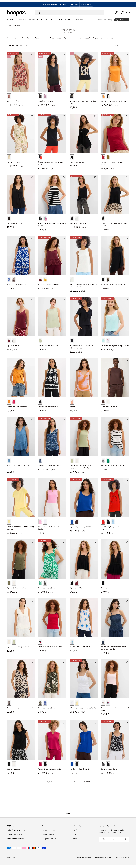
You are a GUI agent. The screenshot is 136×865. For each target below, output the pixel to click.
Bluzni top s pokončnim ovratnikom (81, 769)
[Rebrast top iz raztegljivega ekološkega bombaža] (52, 498)
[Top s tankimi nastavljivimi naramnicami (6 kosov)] (115, 679)
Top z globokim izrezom (14, 223)
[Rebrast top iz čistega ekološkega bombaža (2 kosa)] (52, 194)
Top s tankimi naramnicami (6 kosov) (50, 647)
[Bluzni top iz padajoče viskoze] (52, 559)
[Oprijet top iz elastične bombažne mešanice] (115, 133)
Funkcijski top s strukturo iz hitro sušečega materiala (20, 528)
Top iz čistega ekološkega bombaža (112, 465)
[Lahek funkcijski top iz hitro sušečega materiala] (115, 498)
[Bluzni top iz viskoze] (21, 740)
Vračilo (74, 839)
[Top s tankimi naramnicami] (84, 194)
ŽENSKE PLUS (21, 19)
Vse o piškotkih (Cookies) (122, 857)
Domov (9, 25)
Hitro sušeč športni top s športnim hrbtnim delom (83, 102)
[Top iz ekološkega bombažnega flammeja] (21, 559)
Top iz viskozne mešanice (109, 769)
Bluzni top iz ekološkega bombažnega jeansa (19, 466)
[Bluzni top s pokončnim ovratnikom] (84, 740)
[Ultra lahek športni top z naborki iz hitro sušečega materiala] (84, 316)
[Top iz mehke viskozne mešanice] (52, 377)
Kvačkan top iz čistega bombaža (17, 407)
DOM (60, 19)
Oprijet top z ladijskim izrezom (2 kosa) (113, 101)
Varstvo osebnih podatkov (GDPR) (103, 857)
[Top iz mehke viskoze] (84, 559)
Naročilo (75, 830)
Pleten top (73, 407)
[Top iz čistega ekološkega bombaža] (115, 436)
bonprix (13, 857)
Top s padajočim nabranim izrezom (49, 465)
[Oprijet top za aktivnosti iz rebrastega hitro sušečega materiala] (84, 255)
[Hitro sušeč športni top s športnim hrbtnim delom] (84, 72)
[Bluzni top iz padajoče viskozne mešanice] (21, 679)
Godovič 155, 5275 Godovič (16, 830)
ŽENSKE (10, 19)
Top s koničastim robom (77, 162)
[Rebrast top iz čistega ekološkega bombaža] (115, 316)
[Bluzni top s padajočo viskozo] (21, 255)
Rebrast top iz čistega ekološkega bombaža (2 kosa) (52, 224)
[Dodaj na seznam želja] (32, 55)
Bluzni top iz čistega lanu (109, 407)
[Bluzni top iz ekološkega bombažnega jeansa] (21, 436)
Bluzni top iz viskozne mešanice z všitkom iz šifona (114, 224)
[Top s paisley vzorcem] (21, 133)
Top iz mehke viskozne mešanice (48, 407)
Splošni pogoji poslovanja (84, 857)
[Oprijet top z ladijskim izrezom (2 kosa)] (115, 72)
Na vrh (68, 814)
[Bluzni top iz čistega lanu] (115, 377)
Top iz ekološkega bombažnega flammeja (20, 588)
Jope (59, 38)
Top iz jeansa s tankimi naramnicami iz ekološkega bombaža (113, 648)
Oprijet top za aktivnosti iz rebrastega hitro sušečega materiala (83, 285)
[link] (48, 781)
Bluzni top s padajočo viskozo (16, 285)
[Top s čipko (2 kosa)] (21, 316)
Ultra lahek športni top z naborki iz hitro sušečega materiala (82, 347)
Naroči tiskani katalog (104, 20)
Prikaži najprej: (12, 45)
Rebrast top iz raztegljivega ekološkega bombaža (50, 528)
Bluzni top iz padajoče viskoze (48, 588)
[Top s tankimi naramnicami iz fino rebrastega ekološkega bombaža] (84, 436)
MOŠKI (32, 19)
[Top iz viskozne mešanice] (115, 740)
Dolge (52, 38)
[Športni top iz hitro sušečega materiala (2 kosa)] (52, 133)
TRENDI (68, 19)
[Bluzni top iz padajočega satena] (52, 255)
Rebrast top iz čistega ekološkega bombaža (115, 346)
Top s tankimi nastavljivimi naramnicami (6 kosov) (115, 709)
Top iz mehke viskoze (76, 588)
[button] (128, 12)
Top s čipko (104, 588)
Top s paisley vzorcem (14, 162)
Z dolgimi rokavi (40, 38)
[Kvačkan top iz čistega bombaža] (21, 377)
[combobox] (69, 12)
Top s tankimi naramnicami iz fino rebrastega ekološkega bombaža (81, 466)
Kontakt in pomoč (48, 830)
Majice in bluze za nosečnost (103, 38)
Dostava (75, 834)
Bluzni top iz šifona (13, 101)
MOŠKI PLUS (42, 19)
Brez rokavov (16, 25)
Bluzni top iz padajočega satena (48, 285)
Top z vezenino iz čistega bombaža (18, 647)
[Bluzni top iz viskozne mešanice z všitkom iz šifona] (115, 194)
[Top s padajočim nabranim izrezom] (52, 436)
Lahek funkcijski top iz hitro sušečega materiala (113, 528)
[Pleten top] (84, 377)
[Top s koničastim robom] (84, 133)
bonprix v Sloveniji (49, 839)
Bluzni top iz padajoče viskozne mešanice (20, 708)
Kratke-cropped (84, 38)
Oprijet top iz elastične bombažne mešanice (112, 163)
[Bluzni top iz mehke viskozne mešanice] (115, 255)
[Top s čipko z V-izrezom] (52, 72)
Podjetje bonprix (48, 834)
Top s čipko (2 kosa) (13, 346)
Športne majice (69, 38)
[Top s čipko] (115, 559)
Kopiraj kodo (87, 4)
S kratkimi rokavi (13, 38)
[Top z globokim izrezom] (21, 194)
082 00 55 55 (14, 834)
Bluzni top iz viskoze (13, 769)
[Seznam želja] (122, 12)
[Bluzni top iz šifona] (21, 72)
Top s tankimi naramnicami (78, 223)
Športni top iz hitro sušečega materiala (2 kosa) (51, 163)
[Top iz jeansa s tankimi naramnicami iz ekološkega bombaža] (115, 617)
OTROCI (53, 19)
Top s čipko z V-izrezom (45, 101)
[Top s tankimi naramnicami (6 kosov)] (52, 617)
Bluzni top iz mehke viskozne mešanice (113, 285)
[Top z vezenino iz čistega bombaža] (21, 617)
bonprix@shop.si (15, 839)
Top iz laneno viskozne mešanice (48, 346)
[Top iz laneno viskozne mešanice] (52, 316)
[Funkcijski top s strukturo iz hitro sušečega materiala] (21, 498)
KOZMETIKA (78, 19)
